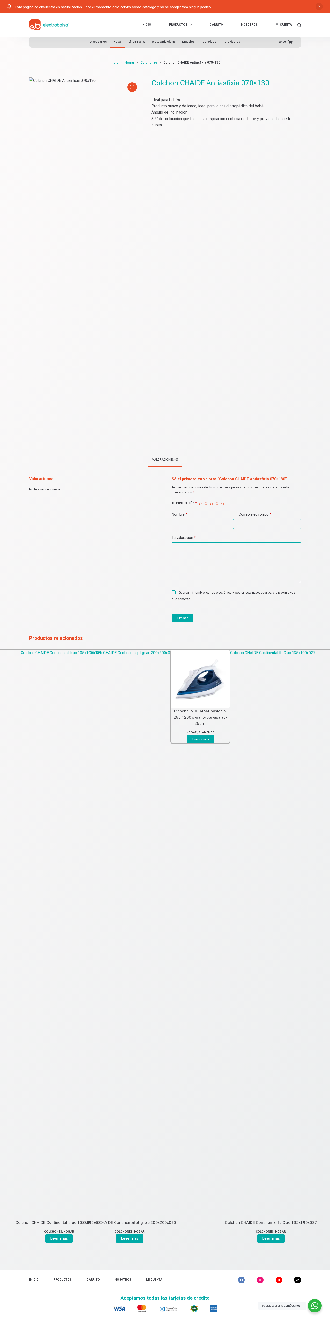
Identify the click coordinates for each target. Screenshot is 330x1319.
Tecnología (208, 41)
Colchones (265, 1231)
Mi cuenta (284, 24)
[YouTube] (279, 1280)
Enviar (182, 618)
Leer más (271, 1238)
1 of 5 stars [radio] (200, 503)
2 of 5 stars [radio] (206, 503)
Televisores (231, 41)
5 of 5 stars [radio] (222, 503)
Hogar (117, 41)
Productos (178, 24)
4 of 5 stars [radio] (217, 503)
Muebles (188, 41)
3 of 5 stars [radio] (211, 503)
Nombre (179, 514)
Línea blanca (136, 41)
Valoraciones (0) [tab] (165, 459)
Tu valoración (184, 537)
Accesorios (98, 41)
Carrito (216, 24)
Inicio (146, 24)
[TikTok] (297, 1280)
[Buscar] (299, 25)
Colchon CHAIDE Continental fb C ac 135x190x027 (271, 1222)
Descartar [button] (319, 6)
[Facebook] (241, 1280)
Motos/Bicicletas (164, 41)
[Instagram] (260, 1280)
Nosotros (249, 24)
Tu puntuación (184, 503)
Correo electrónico (255, 514)
